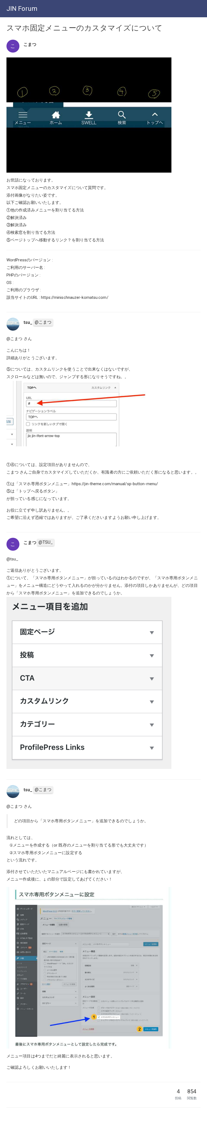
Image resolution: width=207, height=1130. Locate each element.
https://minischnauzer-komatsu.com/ (74, 297)
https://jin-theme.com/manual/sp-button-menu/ (115, 483)
